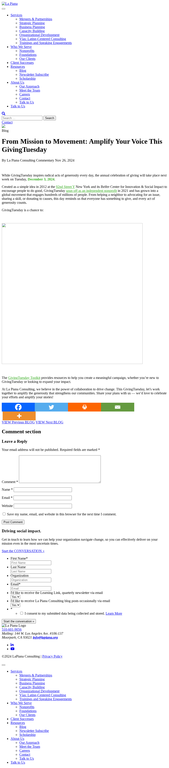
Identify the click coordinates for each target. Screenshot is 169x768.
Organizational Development (39, 35)
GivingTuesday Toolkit (24, 378)
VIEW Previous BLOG (18, 422)
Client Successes (22, 62)
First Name (19, 558)
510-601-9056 (12, 629)
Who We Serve (21, 47)
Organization (20, 575)
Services (16, 15)
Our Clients (27, 59)
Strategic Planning (32, 23)
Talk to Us (26, 102)
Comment (10, 482)
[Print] (84, 407)
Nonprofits (26, 51)
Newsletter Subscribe (34, 74)
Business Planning (32, 27)
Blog (22, 70)
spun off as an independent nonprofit (91, 191)
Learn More (114, 613)
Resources (18, 66)
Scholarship (27, 78)
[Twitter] (51, 407)
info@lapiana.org (45, 637)
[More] (19, 416)
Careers (24, 94)
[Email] (117, 407)
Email (7, 498)
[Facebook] (18, 407)
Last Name (18, 567)
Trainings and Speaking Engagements (45, 43)
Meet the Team (29, 90)
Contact (24, 98)
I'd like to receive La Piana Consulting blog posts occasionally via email (60, 601)
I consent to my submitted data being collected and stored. (73, 613)
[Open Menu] (3, 8)
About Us (17, 82)
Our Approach (29, 86)
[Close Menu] (3, 665)
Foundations (28, 55)
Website (7, 506)
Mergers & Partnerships (35, 19)
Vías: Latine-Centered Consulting (42, 39)
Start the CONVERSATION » (23, 551)
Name (7, 489)
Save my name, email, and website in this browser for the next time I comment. (61, 514)
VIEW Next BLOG (49, 422)
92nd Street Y (65, 187)
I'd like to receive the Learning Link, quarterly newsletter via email (57, 593)
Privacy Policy (52, 656)
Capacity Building (32, 31)
